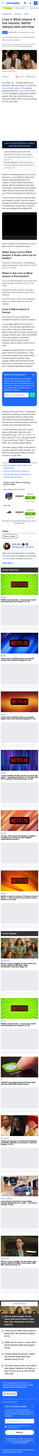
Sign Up (19, 1432)
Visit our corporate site (18, 1387)
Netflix (26, 14)
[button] (35, 3)
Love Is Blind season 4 (12, 88)
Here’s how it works (26, 46)
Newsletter (32, 76)
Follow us (21, 76)
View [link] (30, 498)
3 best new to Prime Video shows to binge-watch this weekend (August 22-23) (20, 1333)
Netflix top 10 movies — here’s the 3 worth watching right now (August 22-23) (20, 1345)
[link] (9, 496)
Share (7, 76)
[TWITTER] (24, 544)
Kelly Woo (14, 32)
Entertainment (6, 14)
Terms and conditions (9, 1402)
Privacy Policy (29, 1440)
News (5, 32)
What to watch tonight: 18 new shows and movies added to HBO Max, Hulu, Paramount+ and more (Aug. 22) (19, 1320)
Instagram (30, 206)
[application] (19, 224)
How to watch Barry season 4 (16, 471)
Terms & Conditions (24, 1441)
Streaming (18, 14)
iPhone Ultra (20, 8)
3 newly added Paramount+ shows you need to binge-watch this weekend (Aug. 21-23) (19, 1356)
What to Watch (10, 536)
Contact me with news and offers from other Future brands (19, 1426)
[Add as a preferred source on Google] (9, 1393)
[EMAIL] (27, 544)
